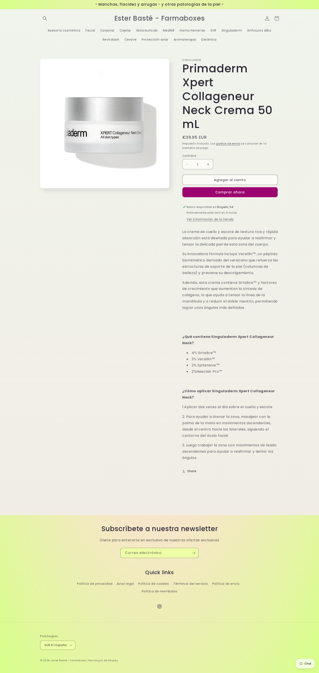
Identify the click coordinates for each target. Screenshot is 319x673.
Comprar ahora (230, 192)
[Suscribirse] (193, 553)
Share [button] (192, 471)
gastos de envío (228, 143)
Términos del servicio (190, 584)
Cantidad (189, 156)
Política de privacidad (94, 584)
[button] (45, 18)
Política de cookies (153, 584)
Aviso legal (125, 584)
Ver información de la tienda (210, 219)
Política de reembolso (160, 591)
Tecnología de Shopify (102, 660)
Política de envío (226, 584)
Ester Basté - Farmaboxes (69, 660)
